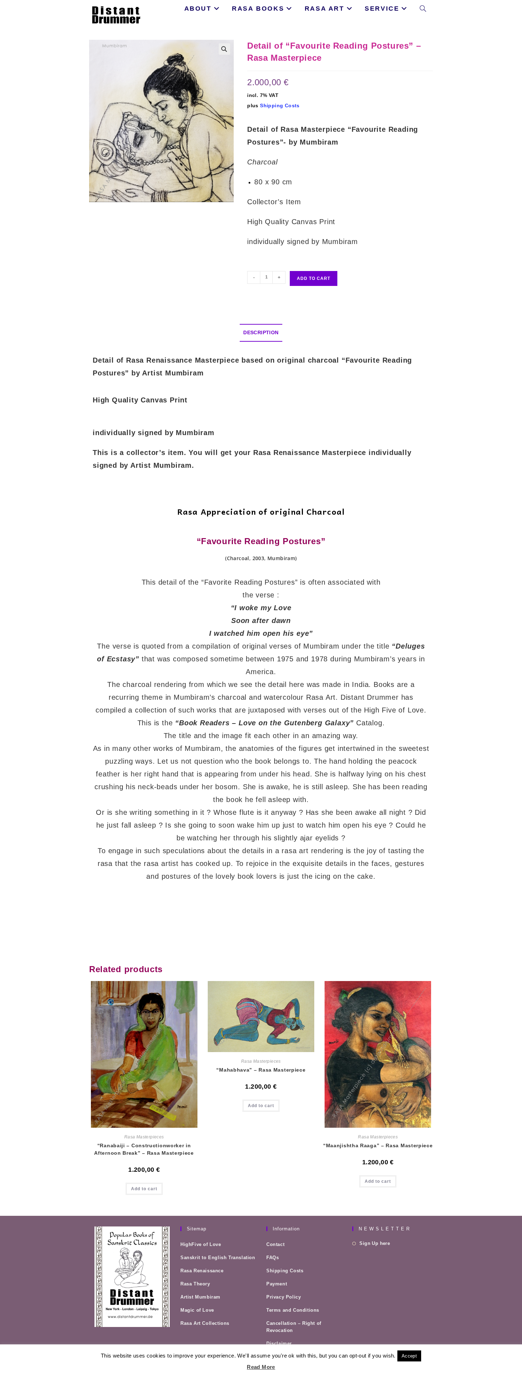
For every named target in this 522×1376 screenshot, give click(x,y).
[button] (224, 49)
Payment (276, 1283)
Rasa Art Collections (204, 1323)
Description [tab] (260, 332)
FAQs (272, 1257)
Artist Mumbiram (200, 1297)
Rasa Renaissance (202, 1270)
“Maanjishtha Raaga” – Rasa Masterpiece (378, 1145)
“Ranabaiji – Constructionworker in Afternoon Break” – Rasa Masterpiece (144, 1149)
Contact (275, 1244)
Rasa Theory (195, 1283)
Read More (261, 1367)
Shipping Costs (280, 105)
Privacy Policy (283, 1297)
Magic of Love (197, 1310)
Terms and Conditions (292, 1310)
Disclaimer (279, 1343)
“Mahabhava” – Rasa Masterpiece (260, 1070)
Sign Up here (374, 1243)
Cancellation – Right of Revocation (293, 1327)
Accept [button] (409, 1356)
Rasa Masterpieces (144, 1136)
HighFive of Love (200, 1244)
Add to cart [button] (144, 1188)
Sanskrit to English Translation (217, 1257)
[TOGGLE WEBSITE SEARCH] (423, 8)
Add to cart (313, 278)
